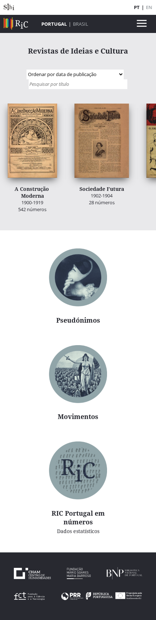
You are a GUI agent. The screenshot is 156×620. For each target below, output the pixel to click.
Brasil (80, 24)
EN (149, 7)
